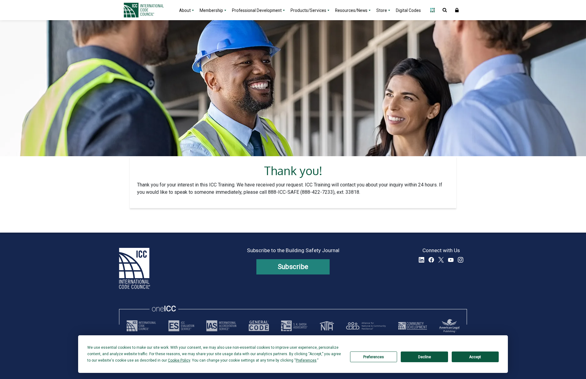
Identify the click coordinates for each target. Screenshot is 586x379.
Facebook (431, 259)
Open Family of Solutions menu (432, 10)
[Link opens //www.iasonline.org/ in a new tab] (221, 325)
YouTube (450, 259)
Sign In (457, 10)
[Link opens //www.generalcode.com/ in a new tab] (259, 325)
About (185, 10)
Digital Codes (408, 10)
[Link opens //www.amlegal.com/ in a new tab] (449, 325)
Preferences (373, 357)
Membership (211, 10)
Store (381, 10)
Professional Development (257, 10)
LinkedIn (421, 259)
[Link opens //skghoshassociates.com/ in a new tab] (294, 325)
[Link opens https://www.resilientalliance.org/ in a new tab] (366, 325)
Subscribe (293, 266)
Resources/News (351, 10)
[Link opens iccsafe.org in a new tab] (141, 325)
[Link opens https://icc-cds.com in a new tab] (412, 325)
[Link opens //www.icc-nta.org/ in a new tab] (327, 325)
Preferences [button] (306, 360)
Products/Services (308, 10)
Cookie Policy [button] (179, 360)
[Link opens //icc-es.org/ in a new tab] (181, 325)
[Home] (147, 10)
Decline (424, 357)
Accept (475, 357)
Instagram (460, 259)
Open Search (445, 10)
